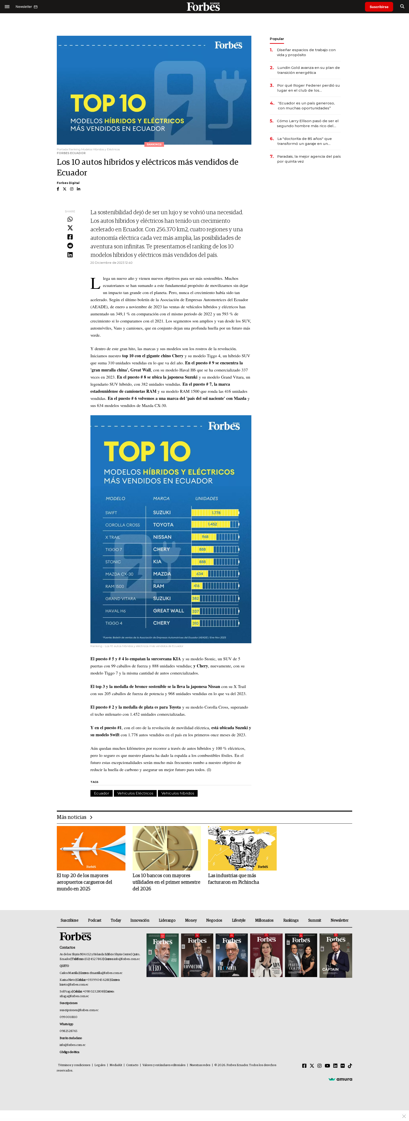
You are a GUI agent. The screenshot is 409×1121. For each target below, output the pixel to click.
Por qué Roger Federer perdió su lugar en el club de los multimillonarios (308, 88)
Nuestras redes (200, 1065)
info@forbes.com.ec (127, 959)
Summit (314, 920)
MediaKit (116, 1065)
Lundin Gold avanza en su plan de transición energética (308, 70)
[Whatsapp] (70, 219)
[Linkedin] (70, 254)
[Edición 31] (162, 955)
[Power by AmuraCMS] (340, 1079)
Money (191, 920)
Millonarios (264, 920)
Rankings (291, 920)
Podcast (94, 920)
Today (116, 920)
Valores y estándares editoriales (164, 1065)
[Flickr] (343, 1066)
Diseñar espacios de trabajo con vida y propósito (306, 52)
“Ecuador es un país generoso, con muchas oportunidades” (306, 105)
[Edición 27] (301, 955)
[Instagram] (319, 1066)
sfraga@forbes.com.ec (74, 996)
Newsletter (339, 920)
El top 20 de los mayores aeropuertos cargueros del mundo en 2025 (84, 882)
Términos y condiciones (74, 1065)
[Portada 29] (231, 955)
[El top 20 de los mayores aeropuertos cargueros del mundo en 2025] (91, 848)
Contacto (132, 1065)
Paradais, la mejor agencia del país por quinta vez (309, 159)
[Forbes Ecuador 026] (335, 955)
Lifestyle (239, 920)
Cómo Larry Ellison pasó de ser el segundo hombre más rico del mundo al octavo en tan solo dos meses (308, 123)
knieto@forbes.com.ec (74, 984)
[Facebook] (70, 237)
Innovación (139, 920)
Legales (100, 1065)
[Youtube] (327, 1066)
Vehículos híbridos (177, 793)
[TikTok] (350, 1066)
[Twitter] (70, 228)
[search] (402, 7)
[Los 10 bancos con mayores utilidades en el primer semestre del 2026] (167, 848)
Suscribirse (379, 7)
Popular (277, 38)
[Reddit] (70, 245)
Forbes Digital (68, 183)
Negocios (214, 920)
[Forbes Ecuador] (204, 6)
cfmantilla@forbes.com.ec (105, 973)
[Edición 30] (197, 955)
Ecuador (101, 793)
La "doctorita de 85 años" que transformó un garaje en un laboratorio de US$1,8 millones (305, 141)
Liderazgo (167, 920)
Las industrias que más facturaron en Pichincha (233, 879)
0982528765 (68, 1031)
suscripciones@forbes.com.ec (79, 1010)
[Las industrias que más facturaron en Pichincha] (242, 848)
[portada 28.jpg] (266, 955)
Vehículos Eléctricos (135, 793)
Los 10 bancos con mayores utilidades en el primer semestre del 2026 (166, 882)
